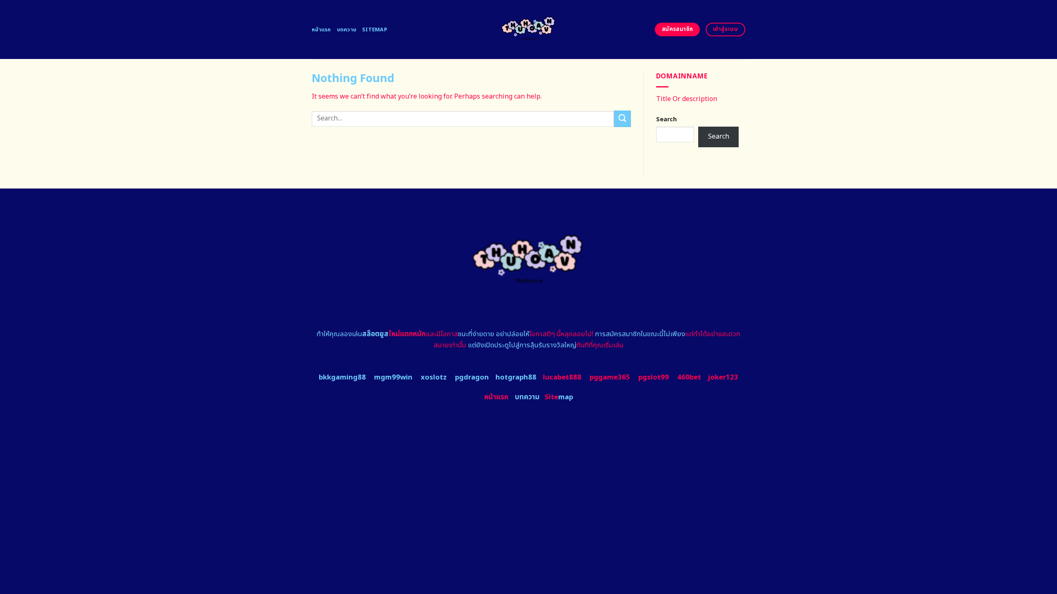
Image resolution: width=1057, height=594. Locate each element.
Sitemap (374, 30)
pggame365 (610, 377)
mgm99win (393, 377)
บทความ (347, 30)
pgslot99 (653, 377)
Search (666, 119)
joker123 (723, 377)
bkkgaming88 (342, 377)
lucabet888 (562, 377)
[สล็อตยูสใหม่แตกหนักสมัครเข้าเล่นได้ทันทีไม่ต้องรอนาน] (528, 29)
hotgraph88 (515, 377)
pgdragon (472, 377)
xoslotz (434, 377)
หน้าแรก (321, 30)
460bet (689, 377)
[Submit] (622, 119)
